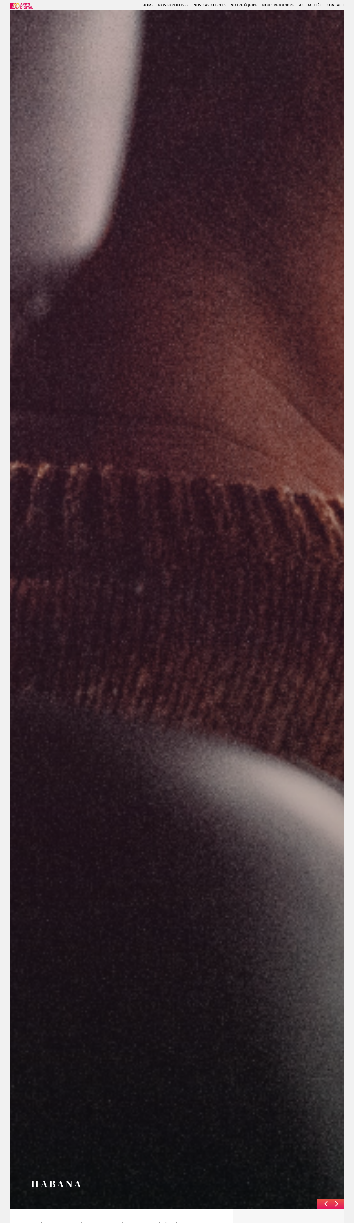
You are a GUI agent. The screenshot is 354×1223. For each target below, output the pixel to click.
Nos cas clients (210, 5)
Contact (335, 5)
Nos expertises (173, 5)
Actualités (310, 5)
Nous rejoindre (278, 5)
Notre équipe (244, 5)
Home (148, 5)
